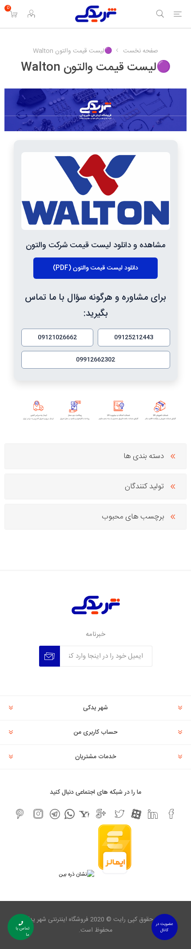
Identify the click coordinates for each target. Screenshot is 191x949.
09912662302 (95, 360)
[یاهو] (84, 814)
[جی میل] (101, 814)
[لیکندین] (153, 814)
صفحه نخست (140, 51)
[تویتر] (119, 814)
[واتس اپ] (69, 814)
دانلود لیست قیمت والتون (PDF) (95, 268)
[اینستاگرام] (38, 814)
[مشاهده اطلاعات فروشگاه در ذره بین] (76, 874)
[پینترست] (19, 814)
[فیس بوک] (171, 814)
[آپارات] (136, 814)
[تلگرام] (55, 814)
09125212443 (133, 337)
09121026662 (57, 337)
